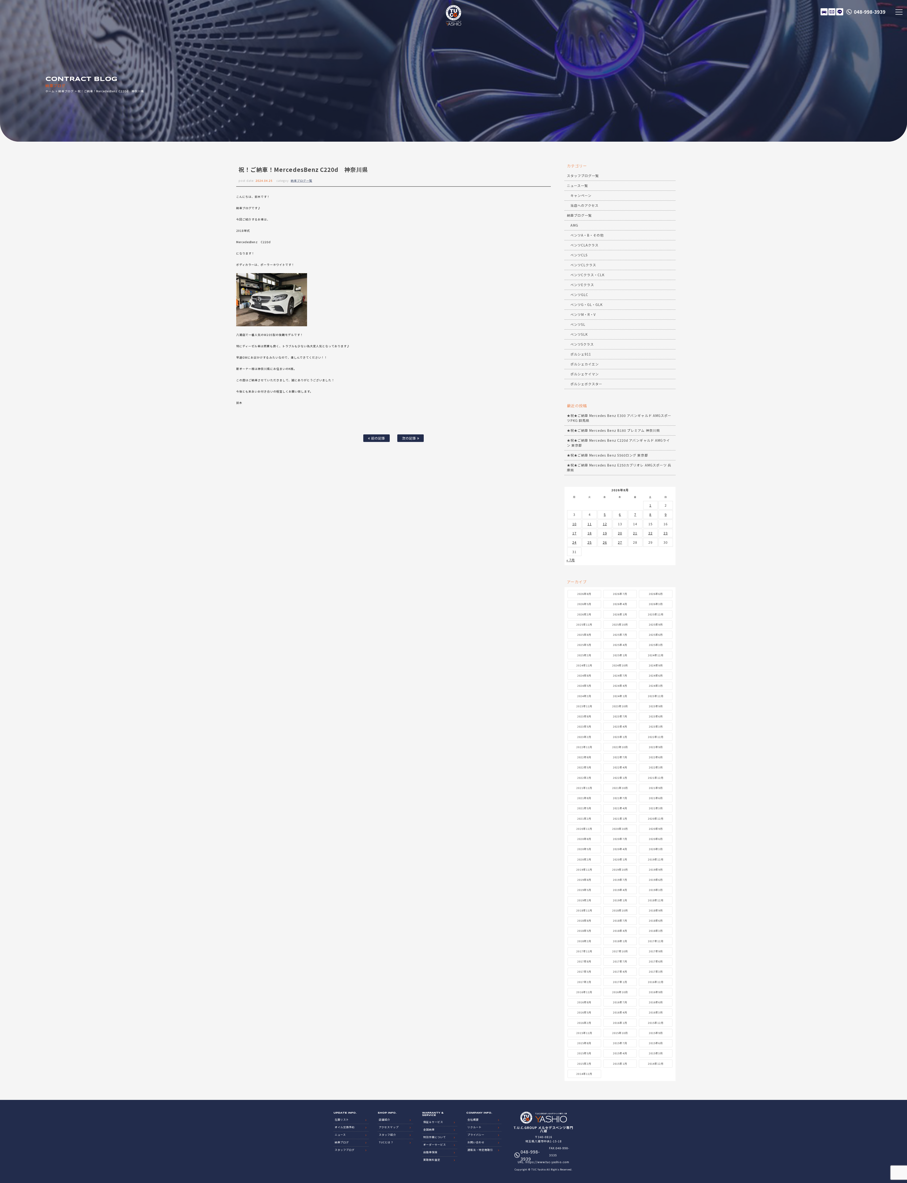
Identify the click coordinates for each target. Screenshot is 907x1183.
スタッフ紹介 (387, 1134)
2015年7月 (620, 1043)
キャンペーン (580, 195)
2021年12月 (655, 778)
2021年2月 (584, 818)
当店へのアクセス (584, 205)
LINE (839, 11)
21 (635, 533)
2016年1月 (620, 1023)
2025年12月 (655, 614)
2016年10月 (620, 992)
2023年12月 (655, 696)
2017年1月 (620, 982)
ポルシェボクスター (586, 384)
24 (574, 542)
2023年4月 (620, 726)
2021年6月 (656, 798)
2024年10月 (620, 665)
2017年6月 (656, 961)
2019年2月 (584, 900)
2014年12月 (655, 1063)
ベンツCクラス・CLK (587, 274)
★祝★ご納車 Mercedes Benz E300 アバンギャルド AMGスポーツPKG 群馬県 (619, 418)
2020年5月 (584, 849)
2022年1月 (620, 778)
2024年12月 (655, 655)
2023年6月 (656, 716)
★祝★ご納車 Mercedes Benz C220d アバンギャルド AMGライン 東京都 (618, 443)
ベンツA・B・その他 (587, 235)
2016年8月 (584, 1002)
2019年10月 (620, 869)
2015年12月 (655, 1023)
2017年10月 (620, 951)
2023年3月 (656, 726)
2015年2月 (584, 1063)
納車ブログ (66, 91)
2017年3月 (656, 971)
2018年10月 (620, 910)
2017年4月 (620, 971)
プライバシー (475, 1134)
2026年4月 (620, 604)
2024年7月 (620, 675)
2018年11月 (584, 910)
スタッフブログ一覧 (583, 175)
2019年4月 (620, 890)
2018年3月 (656, 931)
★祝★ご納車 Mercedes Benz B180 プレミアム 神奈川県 (613, 430)
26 (605, 542)
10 (574, 524)
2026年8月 (584, 594)
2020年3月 (656, 849)
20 (620, 533)
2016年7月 (620, 1002)
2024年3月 (656, 685)
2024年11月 (584, 665)
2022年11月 (584, 747)
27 (620, 542)
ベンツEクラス (582, 284)
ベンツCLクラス (583, 265)
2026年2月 (584, 614)
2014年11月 (584, 1074)
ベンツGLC (579, 294)
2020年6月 (656, 839)
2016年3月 (656, 1012)
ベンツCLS (579, 255)
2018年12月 (655, 900)
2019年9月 (656, 869)
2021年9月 (656, 788)
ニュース (340, 1134)
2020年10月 (620, 829)
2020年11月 (584, 829)
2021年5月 (584, 808)
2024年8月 (584, 675)
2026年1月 (620, 614)
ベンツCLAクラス (584, 245)
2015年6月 (656, 1043)
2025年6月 (656, 634)
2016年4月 (620, 1012)
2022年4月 (620, 767)
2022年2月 (584, 778)
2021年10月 (620, 788)
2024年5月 (584, 685)
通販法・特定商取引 (480, 1150)
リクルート (474, 1127)
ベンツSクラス (582, 344)
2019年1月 (620, 900)
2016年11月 (584, 992)
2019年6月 (656, 880)
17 (574, 533)
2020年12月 (655, 818)
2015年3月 (656, 1053)
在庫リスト (824, 11)
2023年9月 (656, 706)
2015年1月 (620, 1063)
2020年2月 (584, 859)
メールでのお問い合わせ (831, 11)
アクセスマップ (388, 1127)
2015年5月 (584, 1053)
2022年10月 (620, 747)
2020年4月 (620, 849)
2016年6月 (656, 1002)
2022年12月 (655, 737)
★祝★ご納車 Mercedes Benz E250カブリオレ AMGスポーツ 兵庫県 (619, 467)
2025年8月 (584, 634)
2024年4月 (620, 685)
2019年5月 (584, 890)
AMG (574, 225)
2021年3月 (656, 808)
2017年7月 (620, 961)
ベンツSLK (579, 334)
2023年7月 (620, 716)
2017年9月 (656, 951)
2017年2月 (584, 982)
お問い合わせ (475, 1142)
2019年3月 (656, 890)
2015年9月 (656, 1033)
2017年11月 (584, 951)
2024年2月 (584, 696)
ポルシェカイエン (584, 364)
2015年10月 (620, 1033)
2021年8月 (584, 798)
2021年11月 (584, 788)
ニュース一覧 (577, 185)
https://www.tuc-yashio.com (547, 1162)
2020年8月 (584, 839)
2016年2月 (584, 1023)
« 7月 (570, 560)
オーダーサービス (434, 1144)
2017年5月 (584, 971)
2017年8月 (584, 961)
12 (605, 524)
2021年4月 (620, 808)
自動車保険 (430, 1152)
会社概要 (473, 1119)
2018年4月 (620, 931)
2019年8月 (584, 880)
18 (589, 533)
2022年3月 (656, 767)
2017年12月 (655, 941)
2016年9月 (656, 992)
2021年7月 (620, 798)
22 (650, 533)
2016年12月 (655, 982)
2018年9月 (656, 910)
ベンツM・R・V (583, 314)
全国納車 (429, 1129)
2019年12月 (655, 859)
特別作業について (434, 1137)
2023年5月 (584, 726)
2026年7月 (620, 594)
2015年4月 (620, 1053)
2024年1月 (620, 696)
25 (589, 542)
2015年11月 (584, 1033)
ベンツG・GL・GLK (586, 304)
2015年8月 (584, 1043)
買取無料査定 (431, 1160)
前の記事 (377, 438)
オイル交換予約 (345, 1127)
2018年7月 (620, 920)
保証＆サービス (433, 1122)
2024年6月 (656, 675)
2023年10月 (620, 706)
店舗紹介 (384, 1119)
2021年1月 (620, 818)
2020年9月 (656, 829)
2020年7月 (620, 839)
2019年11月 (584, 869)
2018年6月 (656, 920)
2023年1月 (620, 737)
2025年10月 (620, 624)
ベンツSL (577, 324)
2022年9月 (656, 747)
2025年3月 (656, 645)
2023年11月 (584, 706)
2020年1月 (620, 859)
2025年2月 (584, 655)
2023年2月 (584, 737)
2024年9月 (656, 665)
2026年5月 (584, 604)
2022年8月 (584, 757)
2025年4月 (620, 645)
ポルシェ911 (580, 354)
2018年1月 (620, 941)
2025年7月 (620, 634)
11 (589, 524)
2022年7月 (620, 757)
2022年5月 (584, 767)
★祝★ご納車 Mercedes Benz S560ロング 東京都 (607, 455)
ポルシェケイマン (584, 374)
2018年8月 (584, 920)
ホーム (50, 91)
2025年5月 (584, 645)
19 (605, 533)
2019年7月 (620, 880)
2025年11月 (584, 624)
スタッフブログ (345, 1150)
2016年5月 (584, 1012)
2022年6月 (656, 757)
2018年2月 (584, 941)
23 (665, 533)
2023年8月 (584, 716)
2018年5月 (584, 931)
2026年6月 (656, 594)
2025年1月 (620, 655)
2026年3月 (656, 604)
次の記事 (409, 438)
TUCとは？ (386, 1142)
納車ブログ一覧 (301, 180)
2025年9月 (656, 624)
